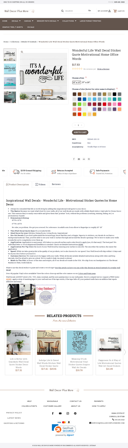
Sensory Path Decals (46, 21)
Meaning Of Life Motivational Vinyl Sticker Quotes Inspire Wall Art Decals (79, 363)
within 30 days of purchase (66, 173)
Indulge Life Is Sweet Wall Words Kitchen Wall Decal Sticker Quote (49, 363)
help (29, 401)
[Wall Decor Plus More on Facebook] (53, 413)
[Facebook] (74, 159)
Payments (98, 401)
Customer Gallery (52, 406)
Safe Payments (102, 170)
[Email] (79, 159)
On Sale (30, 27)
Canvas (27, 21)
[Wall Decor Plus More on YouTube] (60, 413)
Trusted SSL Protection (104, 173)
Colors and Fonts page (87, 273)
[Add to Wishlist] (27, 339)
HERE (80, 244)
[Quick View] (27, 333)
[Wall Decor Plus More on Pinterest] (75, 413)
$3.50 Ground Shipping (31, 170)
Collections (68, 21)
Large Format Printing (90, 21)
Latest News (14, 418)
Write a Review (103, 69)
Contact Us (76, 401)
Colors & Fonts (29, 406)
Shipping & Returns (14, 423)
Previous (3, 352)
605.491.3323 (119, 420)
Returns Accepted (65, 170)
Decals (15, 21)
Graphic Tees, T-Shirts (12, 27)
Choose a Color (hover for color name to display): (95, 89)
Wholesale (52, 401)
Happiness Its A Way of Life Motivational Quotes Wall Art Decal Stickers (109, 363)
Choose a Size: (79, 78)
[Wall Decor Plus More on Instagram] (68, 413)
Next (125, 352)
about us (75, 406)
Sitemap (93, 445)
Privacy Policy (14, 413)
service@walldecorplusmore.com (108, 423)
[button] (63, 430)
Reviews (56, 184)
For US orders (25, 173)
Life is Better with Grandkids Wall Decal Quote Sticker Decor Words (19, 363)
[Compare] (27, 345)
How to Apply (99, 406)
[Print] (84, 159)
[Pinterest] (89, 159)
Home (4, 21)
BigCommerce (68, 445)
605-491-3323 (119, 2)
